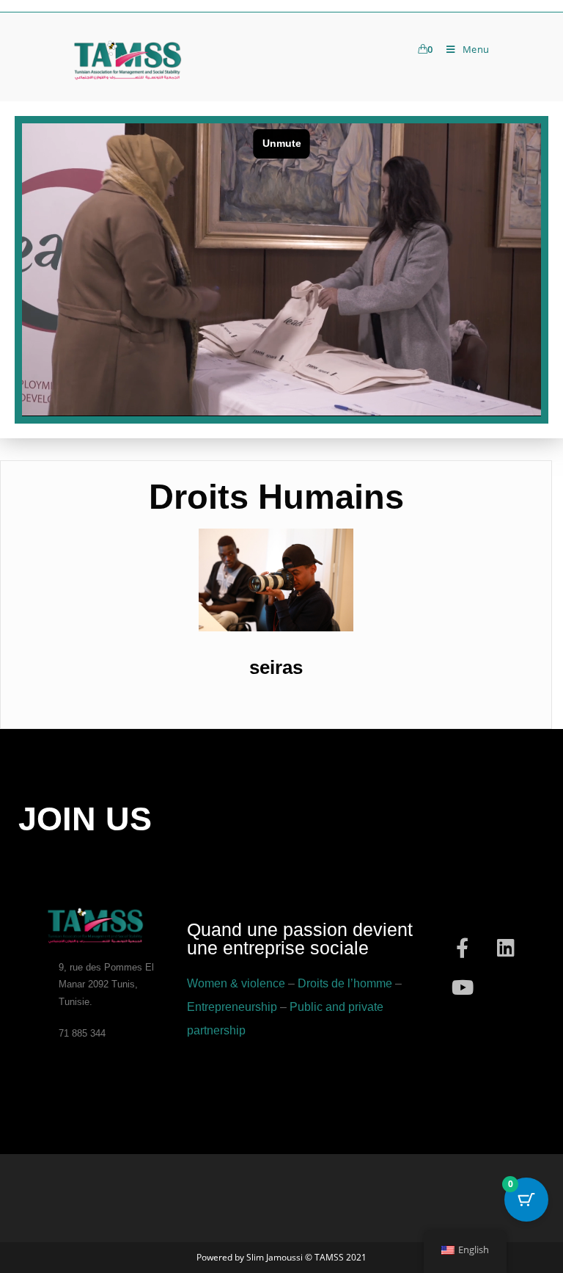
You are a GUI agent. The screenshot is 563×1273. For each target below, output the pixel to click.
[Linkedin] (506, 948)
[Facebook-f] (462, 948)
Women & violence (236, 983)
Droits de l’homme (345, 983)
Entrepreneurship (232, 1007)
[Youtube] (462, 987)
